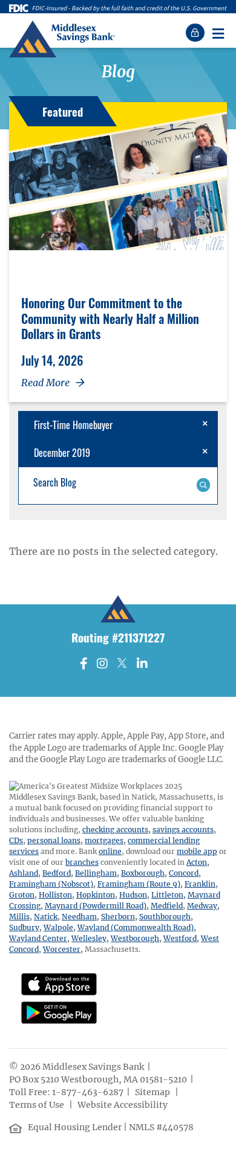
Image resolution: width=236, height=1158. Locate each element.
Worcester (61, 949)
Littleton (167, 894)
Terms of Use (37, 1104)
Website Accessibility (123, 1104)
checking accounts (115, 829)
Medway (202, 905)
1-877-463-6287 (87, 1092)
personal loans (53, 840)
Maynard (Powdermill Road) (95, 905)
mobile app (197, 851)
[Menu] (218, 33)
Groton (21, 894)
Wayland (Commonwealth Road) (135, 927)
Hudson (133, 894)
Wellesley (89, 938)
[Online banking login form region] (197, 33)
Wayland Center (38, 938)
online (110, 851)
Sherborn (118, 916)
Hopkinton (95, 894)
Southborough (165, 916)
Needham (79, 916)
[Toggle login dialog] (197, 33)
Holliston (55, 894)
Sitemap (153, 1092)
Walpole (58, 927)
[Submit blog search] (203, 484)
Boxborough (143, 873)
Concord (183, 873)
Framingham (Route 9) (138, 883)
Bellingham (96, 873)
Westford (180, 938)
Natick (45, 916)
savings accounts (183, 829)
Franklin (200, 883)
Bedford (56, 873)
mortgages (104, 840)
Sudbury (24, 927)
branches (82, 862)
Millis (19, 916)
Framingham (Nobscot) (51, 883)
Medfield (167, 905)
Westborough (135, 938)
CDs (16, 840)
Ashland (23, 873)
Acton (196, 862)
